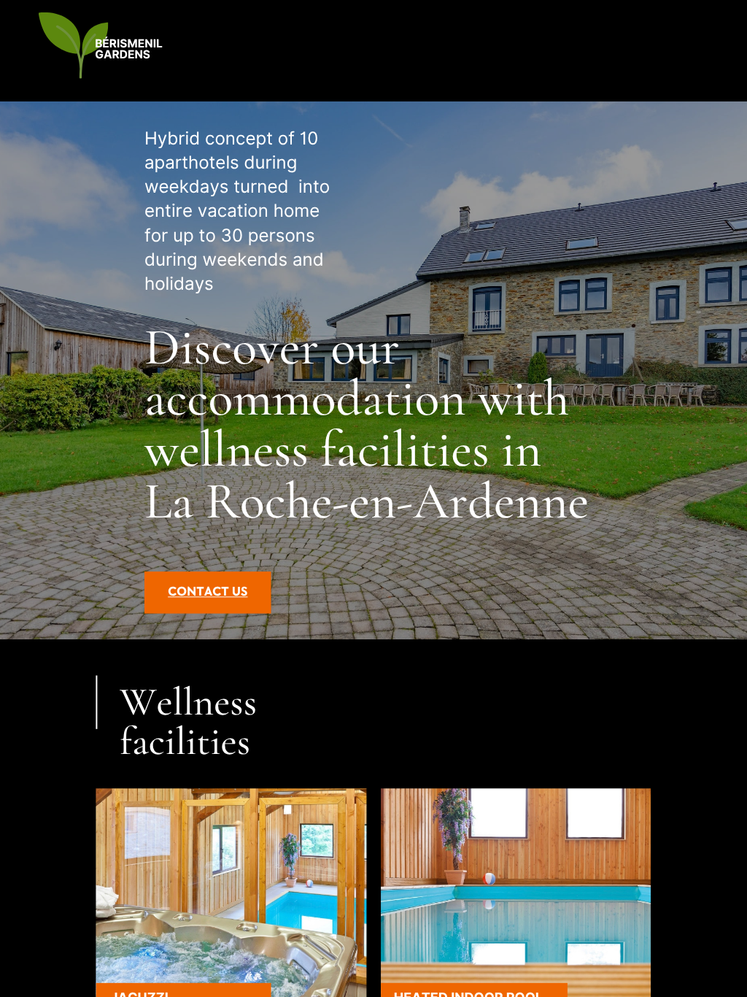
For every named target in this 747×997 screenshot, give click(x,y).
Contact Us (207, 592)
